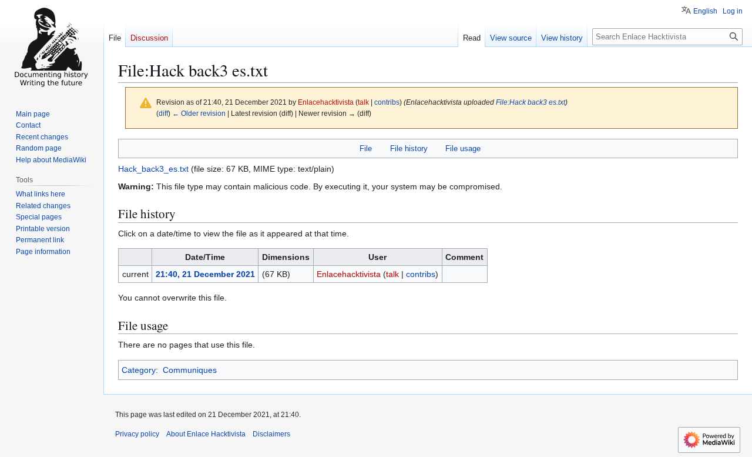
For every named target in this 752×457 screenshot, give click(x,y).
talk (363, 102)
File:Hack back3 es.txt (530, 102)
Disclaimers (271, 434)
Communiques (190, 370)
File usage (463, 148)
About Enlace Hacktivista (206, 434)
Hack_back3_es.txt (153, 169)
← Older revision (199, 113)
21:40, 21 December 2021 (205, 274)
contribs (387, 102)
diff (163, 113)
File (366, 148)
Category (139, 370)
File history (409, 148)
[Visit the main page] (52, 47)
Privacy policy (137, 434)
